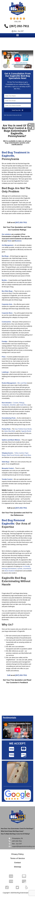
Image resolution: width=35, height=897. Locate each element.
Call (8, 675)
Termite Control (7, 479)
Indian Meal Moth (9, 431)
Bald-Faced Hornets (13, 455)
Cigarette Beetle (26, 431)
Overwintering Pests (9, 418)
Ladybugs (5, 372)
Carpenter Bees (7, 313)
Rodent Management (9, 383)
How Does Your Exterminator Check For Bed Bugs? (17, 828)
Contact (17, 863)
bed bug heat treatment (9, 568)
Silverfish (13, 405)
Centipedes (5, 405)
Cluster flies (23, 405)
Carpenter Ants (7, 304)
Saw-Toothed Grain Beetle (23, 429)
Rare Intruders (7, 402)
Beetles (4, 280)
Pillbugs (21, 402)
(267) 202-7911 (21, 222)
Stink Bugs (5, 462)
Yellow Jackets (19, 453)
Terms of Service (17, 858)
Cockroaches (6, 322)
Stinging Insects (7, 453)
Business (18, 241)
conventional (27, 568)
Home (10, 241)
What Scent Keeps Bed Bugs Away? (12, 831)
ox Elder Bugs (8, 291)
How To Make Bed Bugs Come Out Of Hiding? (15, 834)
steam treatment (10, 571)
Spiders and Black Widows (11, 440)
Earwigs (4, 341)
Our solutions (6, 234)
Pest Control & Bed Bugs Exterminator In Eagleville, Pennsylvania (18, 132)
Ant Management (7, 245)
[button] (18, 35)
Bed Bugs (5, 256)
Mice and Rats (22, 383)
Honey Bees (27, 455)
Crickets (15, 402)
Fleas (3, 357)
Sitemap (17, 867)
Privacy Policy (17, 854)
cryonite (19, 568)
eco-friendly (26, 566)
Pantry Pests (6, 429)
